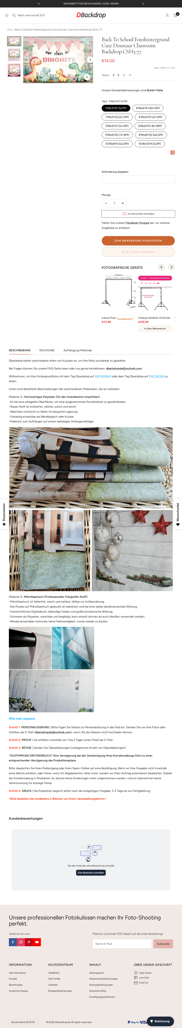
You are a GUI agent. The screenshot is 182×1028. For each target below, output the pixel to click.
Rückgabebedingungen (60, 991)
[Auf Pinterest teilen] (118, 75)
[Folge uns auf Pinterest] (29, 942)
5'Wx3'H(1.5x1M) (116, 108)
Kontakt (13, 978)
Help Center (145, 973)
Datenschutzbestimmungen (103, 978)
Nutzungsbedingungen (101, 984)
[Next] (90, 60)
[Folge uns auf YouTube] (37, 942)
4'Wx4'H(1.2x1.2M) (150, 117)
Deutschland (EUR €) (23, 1022)
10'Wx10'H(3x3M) (149, 143)
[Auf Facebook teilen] (113, 75)
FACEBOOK (156, 376)
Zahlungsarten (96, 973)
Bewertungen (16, 984)
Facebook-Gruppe (18, 991)
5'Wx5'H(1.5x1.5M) (117, 126)
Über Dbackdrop (17, 973)
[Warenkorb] (175, 15)
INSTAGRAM (103, 376)
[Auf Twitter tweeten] (123, 75)
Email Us (143, 982)
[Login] (167, 15)
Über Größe (54, 978)
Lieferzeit (53, 984)
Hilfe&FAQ (53, 973)
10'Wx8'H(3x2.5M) (117, 143)
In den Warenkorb (155, 328)
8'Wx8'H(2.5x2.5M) (151, 135)
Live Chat (144, 977)
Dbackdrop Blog (97, 991)
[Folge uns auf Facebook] (13, 942)
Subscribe (163, 943)
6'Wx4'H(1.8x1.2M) (148, 108)
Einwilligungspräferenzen (102, 997)
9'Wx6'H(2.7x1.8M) (117, 135)
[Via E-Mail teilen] (130, 75)
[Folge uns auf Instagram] (21, 942)
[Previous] (161, 267)
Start (10, 29)
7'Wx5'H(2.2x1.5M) (117, 117)
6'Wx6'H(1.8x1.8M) (150, 126)
